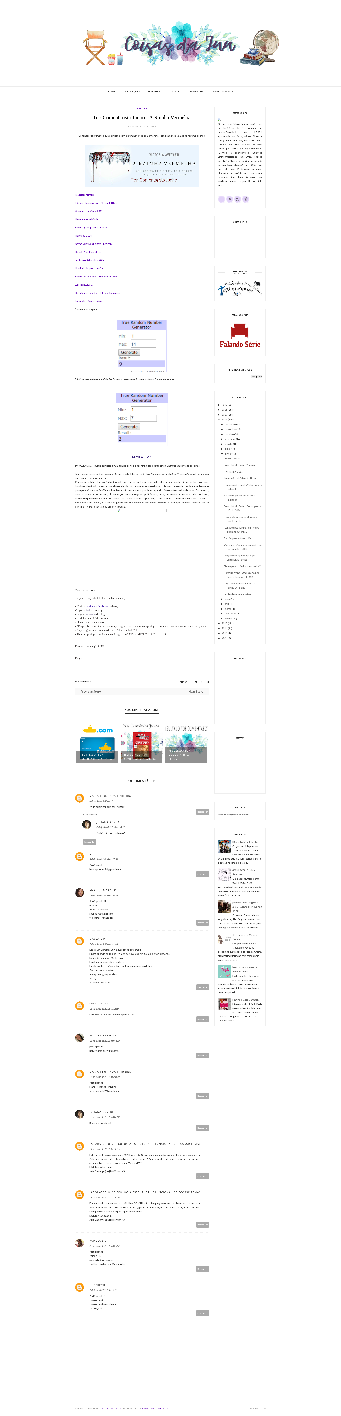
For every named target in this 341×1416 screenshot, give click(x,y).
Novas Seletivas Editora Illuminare (94, 243)
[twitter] (237, 202)
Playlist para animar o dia (237, 538)
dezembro (230, 424)
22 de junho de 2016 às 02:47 (104, 1245)
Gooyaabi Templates (155, 1408)
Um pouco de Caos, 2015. (89, 210)
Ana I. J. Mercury (103, 890)
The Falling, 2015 (233, 471)
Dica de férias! (232, 458)
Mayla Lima (98, 938)
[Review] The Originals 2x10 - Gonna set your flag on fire (247, 906)
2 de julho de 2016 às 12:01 (103, 1290)
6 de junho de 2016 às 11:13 (103, 800)
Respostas (92, 814)
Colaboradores (222, 91)
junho (228, 453)
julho (227, 448)
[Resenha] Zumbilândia (245, 841)
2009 (224, 638)
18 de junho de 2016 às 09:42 (104, 1116)
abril (227, 603)
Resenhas (154, 91)
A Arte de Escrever (99, 982)
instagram (90, 614)
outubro (229, 434)
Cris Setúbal (99, 1003)
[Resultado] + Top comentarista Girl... (184, 756)
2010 (224, 633)
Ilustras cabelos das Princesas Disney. (96, 276)
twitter (89, 610)
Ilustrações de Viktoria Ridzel (240, 478)
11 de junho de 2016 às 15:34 (104, 1008)
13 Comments (83, 682)
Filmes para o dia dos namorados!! (242, 566)
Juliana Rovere (108, 822)
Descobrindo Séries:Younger (240, 465)
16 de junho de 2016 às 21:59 (104, 1076)
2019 (224, 404)
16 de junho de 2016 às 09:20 (104, 1040)
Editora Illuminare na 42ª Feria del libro (96, 202)
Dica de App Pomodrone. (88, 251)
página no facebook (97, 606)
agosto (228, 443)
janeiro (228, 618)
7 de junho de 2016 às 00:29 (103, 895)
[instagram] (229, 202)
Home (111, 91)
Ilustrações (131, 91)
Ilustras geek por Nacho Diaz (91, 227)
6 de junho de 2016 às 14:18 (110, 827)
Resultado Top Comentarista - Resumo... (135, 754)
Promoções (196, 91)
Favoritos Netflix (84, 194)
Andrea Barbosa (102, 1035)
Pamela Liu (98, 1240)
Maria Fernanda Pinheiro (110, 795)
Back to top (256, 1408)
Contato (174, 91)
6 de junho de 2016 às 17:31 (103, 859)
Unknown (97, 1285)
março (228, 608)
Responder (202, 812)
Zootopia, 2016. (84, 284)
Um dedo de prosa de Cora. (90, 268)
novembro (230, 429)
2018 (224, 409)
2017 (224, 414)
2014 (224, 628)
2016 (224, 419)
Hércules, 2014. (83, 235)
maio (227, 598)
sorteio (142, 108)
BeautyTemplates (110, 1408)
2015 (224, 623)
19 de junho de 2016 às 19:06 (104, 1148)
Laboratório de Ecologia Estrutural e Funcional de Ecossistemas (145, 1144)
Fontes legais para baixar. (89, 301)
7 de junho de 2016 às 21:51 (103, 943)
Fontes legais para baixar (237, 594)
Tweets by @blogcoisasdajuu (234, 814)
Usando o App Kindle (86, 219)
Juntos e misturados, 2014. (90, 260)
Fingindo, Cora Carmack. (245, 999)
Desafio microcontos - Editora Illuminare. (97, 292)
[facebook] (221, 202)
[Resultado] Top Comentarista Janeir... (96, 756)
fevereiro (230, 613)
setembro (230, 438)
